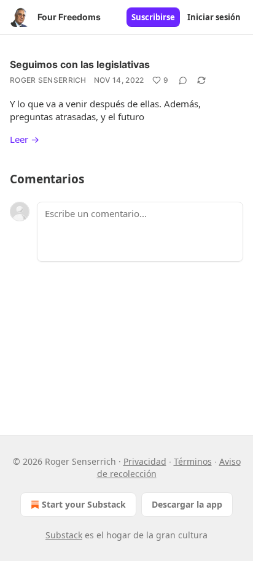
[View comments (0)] (183, 80)
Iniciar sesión (214, 17)
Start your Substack (84, 504)
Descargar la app (187, 504)
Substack (63, 535)
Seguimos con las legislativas (80, 64)
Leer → (24, 139)
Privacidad (144, 461)
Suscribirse (153, 17)
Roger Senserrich (48, 80)
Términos (193, 461)
